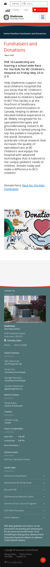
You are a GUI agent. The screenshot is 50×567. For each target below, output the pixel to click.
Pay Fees (15, 3)
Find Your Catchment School (17, 459)
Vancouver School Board (15, 475)
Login (26, 10)
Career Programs (11, 517)
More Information (11, 445)
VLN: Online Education (14, 510)
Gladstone (16, 16)
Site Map (8, 556)
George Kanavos (13, 377)
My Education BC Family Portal (17, 482)
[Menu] (43, 17)
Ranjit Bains (11, 403)
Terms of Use (26, 554)
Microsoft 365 (10, 489)
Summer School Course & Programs (20, 503)
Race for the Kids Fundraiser (24, 187)
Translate (15, 10)
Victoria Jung (11, 419)
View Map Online (14, 340)
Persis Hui (10, 369)
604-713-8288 (20, 345)
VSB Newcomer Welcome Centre (18, 496)
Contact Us (21, 556)
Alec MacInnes (12, 361)
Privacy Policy (10, 554)
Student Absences (14, 386)
